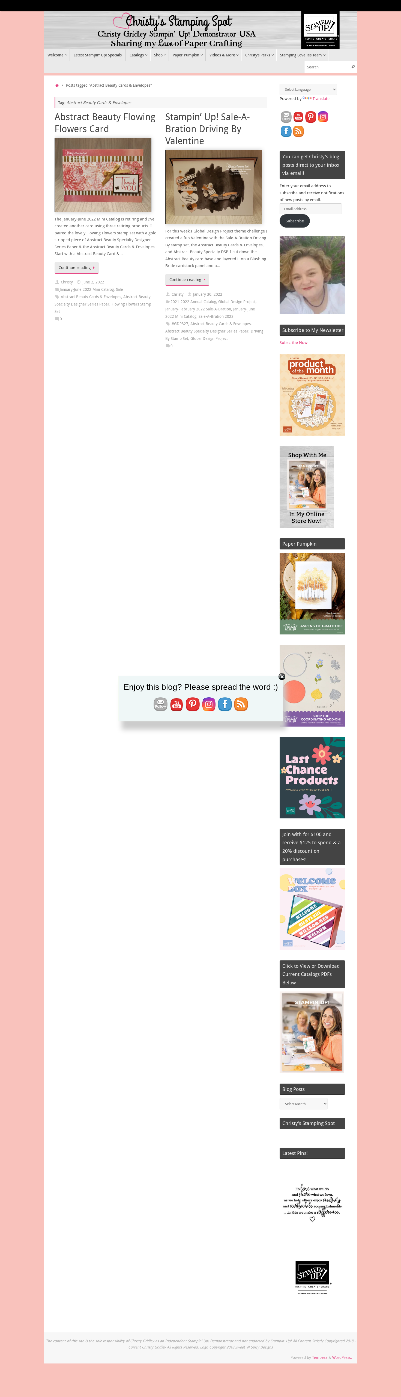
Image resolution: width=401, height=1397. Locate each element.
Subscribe (295, 220)
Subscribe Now (293, 342)
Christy (67, 282)
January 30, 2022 (207, 294)
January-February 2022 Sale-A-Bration (198, 309)
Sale (119, 289)
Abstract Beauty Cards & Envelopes (91, 296)
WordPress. (342, 1357)
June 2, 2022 (93, 282)
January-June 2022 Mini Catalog (87, 289)
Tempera (319, 1357)
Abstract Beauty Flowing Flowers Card (105, 122)
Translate (321, 98)
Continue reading (75, 267)
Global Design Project (237, 301)
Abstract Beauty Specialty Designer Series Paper (207, 331)
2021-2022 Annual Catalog (193, 301)
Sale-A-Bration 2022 (216, 316)
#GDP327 (180, 323)
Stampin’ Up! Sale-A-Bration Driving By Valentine (207, 128)
